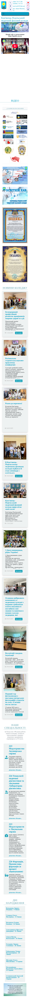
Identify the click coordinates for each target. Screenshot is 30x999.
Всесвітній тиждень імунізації (13, 654)
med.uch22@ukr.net (19, 6)
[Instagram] (28, 7)
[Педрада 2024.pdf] (15, 989)
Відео (15, 100)
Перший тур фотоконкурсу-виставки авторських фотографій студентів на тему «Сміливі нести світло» (14, 699)
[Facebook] (28, 9)
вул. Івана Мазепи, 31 (19, 9)
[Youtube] (28, 2)
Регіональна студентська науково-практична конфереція (14, 361)
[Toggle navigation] (3, 13)
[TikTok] (28, 5)
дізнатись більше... (15, 770)
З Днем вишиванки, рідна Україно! (14, 551)
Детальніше (19, 333)
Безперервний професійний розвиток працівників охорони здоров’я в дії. (15, 315)
